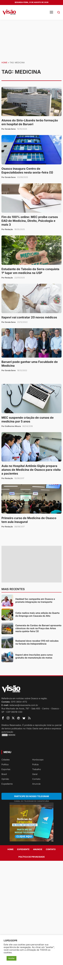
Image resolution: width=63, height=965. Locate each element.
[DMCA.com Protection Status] (31, 735)
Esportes (5, 769)
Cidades (5, 759)
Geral (34, 774)
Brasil (4, 774)
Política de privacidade (31, 857)
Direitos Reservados (11, 725)
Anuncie (36, 784)
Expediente (7, 784)
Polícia (35, 764)
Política (4, 764)
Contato (36, 779)
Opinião (5, 779)
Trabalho (36, 769)
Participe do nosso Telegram (31, 796)
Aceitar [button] (11, 958)
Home (4, 62)
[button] (58, 12)
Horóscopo (38, 759)
